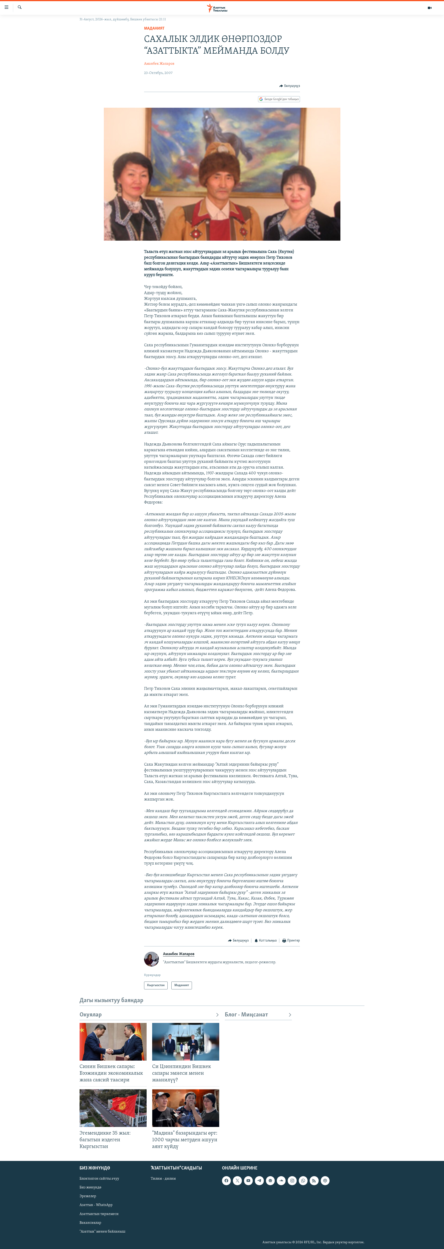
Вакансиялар (90, 1223)
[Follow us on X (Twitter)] (237, 1180)
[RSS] (314, 1180)
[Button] (289, 86)
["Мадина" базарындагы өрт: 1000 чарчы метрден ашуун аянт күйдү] (185, 1108)
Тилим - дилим (163, 1179)
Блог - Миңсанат (246, 1015)
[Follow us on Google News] (270, 1180)
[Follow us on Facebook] (226, 1180)
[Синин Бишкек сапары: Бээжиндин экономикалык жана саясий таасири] (113, 1042)
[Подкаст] (325, 1180)
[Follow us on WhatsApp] (303, 1180)
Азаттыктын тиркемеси (99, 1214)
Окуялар (91, 1015)
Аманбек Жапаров (159, 64)
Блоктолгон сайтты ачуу (99, 1179)
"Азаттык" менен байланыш (102, 1232)
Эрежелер (88, 1196)
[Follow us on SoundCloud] (281, 1180)
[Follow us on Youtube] (248, 1180)
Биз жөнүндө (90, 1187)
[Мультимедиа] (430, 8)
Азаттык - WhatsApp (96, 1205)
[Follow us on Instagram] (292, 1180)
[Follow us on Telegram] (259, 1180)
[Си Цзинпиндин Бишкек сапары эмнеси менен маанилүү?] (185, 1042)
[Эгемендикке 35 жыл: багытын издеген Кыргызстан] (113, 1108)
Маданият (154, 29)
